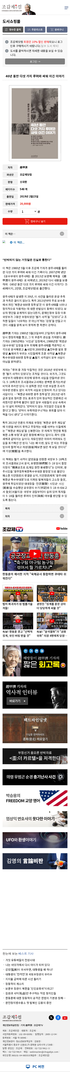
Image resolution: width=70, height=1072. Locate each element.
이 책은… (10, 234)
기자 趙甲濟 (26, 1025)
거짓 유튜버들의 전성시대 (20, 960)
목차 (7, 508)
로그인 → (35, 61)
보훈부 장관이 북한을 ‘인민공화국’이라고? (29, 988)
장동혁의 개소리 (14, 984)
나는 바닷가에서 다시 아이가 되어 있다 (27, 965)
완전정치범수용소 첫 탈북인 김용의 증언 (28, 1003)
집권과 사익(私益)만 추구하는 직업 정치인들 (30, 993)
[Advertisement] (35, 909)
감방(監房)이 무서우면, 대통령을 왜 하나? (29, 969)
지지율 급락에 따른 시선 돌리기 (23, 979)
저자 (7, 516)
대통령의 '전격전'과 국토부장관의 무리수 (28, 974)
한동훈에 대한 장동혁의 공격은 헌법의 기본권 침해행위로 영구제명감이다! (35, 998)
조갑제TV (38, 1025)
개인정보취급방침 (11, 1025)
